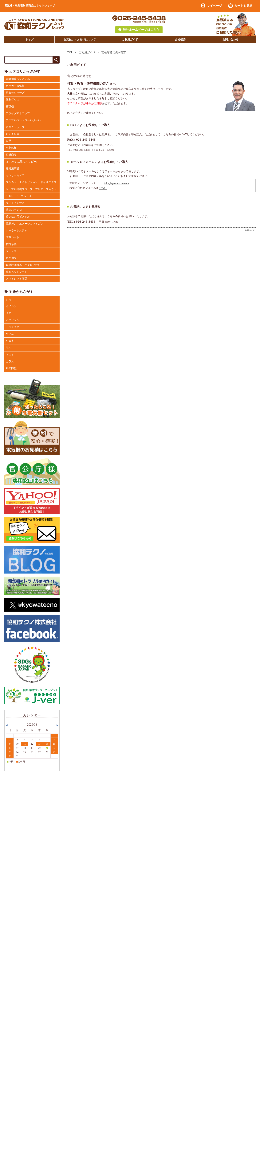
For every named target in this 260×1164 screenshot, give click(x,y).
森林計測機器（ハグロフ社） (23, 265)
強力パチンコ (14, 209)
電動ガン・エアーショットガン (24, 223)
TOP (70, 52)
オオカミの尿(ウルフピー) (21, 161)
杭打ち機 (11, 244)
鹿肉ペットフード (16, 271)
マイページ (214, 5)
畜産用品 (11, 258)
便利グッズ (12, 99)
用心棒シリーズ (15, 92)
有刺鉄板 (11, 147)
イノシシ (11, 306)
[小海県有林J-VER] (32, 695)
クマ (8, 313)
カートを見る (243, 5)
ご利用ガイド (130, 39)
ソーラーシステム (16, 230)
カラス (10, 361)
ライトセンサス (15, 203)
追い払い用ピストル (18, 216)
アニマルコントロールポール (23, 120)
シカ (8, 299)
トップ (29, 39)
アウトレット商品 (16, 278)
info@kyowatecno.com (116, 183)
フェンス (11, 251)
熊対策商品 (12, 168)
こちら (103, 187)
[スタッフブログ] (32, 559)
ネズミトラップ (15, 127)
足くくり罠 (12, 134)
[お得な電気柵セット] (32, 398)
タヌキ (10, 340)
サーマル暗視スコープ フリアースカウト (31, 189)
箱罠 (8, 140)
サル (8, 347)
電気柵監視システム (18, 78)
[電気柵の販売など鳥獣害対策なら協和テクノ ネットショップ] (34, 24)
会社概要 (180, 39)
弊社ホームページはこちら (141, 29)
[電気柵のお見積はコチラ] (32, 437)
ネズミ (10, 354)
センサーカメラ (15, 175)
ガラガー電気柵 (15, 85)
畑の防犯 (11, 368)
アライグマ (12, 327)
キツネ (10, 333)
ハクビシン (12, 320)
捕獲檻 (10, 106)
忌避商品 (11, 154)
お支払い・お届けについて (80, 39)
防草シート (12, 237)
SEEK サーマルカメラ (20, 196)
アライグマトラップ (18, 113)
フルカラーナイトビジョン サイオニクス (31, 182)
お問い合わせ (230, 39)
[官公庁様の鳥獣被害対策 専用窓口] (32, 471)
